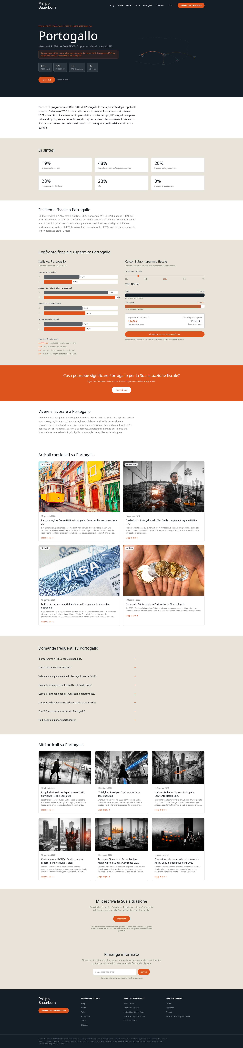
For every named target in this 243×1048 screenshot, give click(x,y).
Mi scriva (47, 79)
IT (169, 5)
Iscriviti (144, 972)
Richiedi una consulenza (191, 5)
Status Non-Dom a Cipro (134, 1012)
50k (126, 279)
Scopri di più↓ (63, 79)
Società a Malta (130, 1020)
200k (165, 279)
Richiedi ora (121, 390)
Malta (120, 5)
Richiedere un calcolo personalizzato (164, 334)
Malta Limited (129, 1003)
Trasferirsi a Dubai (131, 1008)
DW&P (168, 1003)
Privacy (169, 1012)
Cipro (137, 5)
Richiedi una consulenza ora (54, 1010)
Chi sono (160, 5)
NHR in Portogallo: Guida (134, 1016)
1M (203, 279)
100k (145, 279)
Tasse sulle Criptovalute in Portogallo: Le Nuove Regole (155, 604)
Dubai (128, 5)
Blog (112, 5)
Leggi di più (47, 538)
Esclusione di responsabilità (178, 1016)
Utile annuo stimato (133, 271)
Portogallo (147, 5)
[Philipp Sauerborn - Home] (47, 5)
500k (184, 279)
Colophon (170, 1008)
